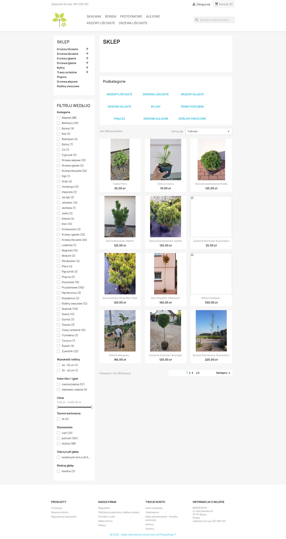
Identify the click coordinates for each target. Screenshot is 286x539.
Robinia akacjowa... (120, 355)
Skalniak (94, 16)
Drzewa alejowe (67, 81)
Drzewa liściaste (133, 23)
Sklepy (102, 525)
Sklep (63, 42)
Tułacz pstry (120, 183)
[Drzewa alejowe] (155, 114)
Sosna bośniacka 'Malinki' (120, 240)
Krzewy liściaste (101, 23)
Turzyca (68, 340)
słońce (69, 443)
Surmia (68, 319)
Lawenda (69, 245)
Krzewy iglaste (66, 58)
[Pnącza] (119, 114)
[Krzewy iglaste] (192, 90)
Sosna (68, 314)
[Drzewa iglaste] (119, 102)
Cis (65, 149)
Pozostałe (70, 282)
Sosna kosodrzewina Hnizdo (211, 183)
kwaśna (68, 471)
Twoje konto (155, 502)
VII (65, 419)
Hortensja (70, 186)
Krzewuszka (71, 229)
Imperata (69, 192)
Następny (223, 373)
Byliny (61, 68)
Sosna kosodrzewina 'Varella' (165, 240)
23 (198, 373)
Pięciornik (70, 271)
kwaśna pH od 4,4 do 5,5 (76, 457)
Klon (67, 224)
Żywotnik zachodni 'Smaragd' (165, 355)
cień (67, 433)
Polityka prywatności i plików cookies (118, 512)
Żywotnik (70, 351)
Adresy (149, 524)
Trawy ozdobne (67, 72)
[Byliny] (155, 102)
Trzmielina (70, 335)
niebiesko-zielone (74, 389)
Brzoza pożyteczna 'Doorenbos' (211, 355)
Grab (67, 181)
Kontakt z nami (106, 516)
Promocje (56, 508)
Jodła (67, 213)
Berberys (70, 123)
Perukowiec (71, 261)
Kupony (149, 528)
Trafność (209, 131)
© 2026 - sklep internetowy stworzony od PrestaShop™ (143, 534)
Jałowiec (70, 202)
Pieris (67, 266)
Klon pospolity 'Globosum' (165, 298)
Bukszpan (70, 139)
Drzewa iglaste (66, 63)
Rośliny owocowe (68, 86)
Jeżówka (69, 208)
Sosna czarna (166, 183)
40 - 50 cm (70, 365)
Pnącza (61, 77)
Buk (66, 134)
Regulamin (104, 508)
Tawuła (68, 325)
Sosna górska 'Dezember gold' (119, 298)
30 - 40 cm (70, 370)
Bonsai (110, 16)
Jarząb (68, 197)
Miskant (68, 256)
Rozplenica (70, 298)
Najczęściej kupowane (63, 516)
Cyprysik (69, 155)
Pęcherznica (71, 293)
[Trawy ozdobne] (192, 102)
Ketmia (68, 218)
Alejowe (153, 16)
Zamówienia (152, 512)
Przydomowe (131, 16)
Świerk (68, 346)
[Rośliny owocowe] (192, 114)
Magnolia (70, 250)
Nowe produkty (60, 512)
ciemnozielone (73, 384)
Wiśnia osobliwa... (211, 298)
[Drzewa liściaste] (155, 90)
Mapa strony (105, 520)
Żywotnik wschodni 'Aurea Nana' (211, 240)
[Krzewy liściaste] (119, 90)
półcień (70, 438)
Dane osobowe (154, 508)
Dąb (66, 176)
